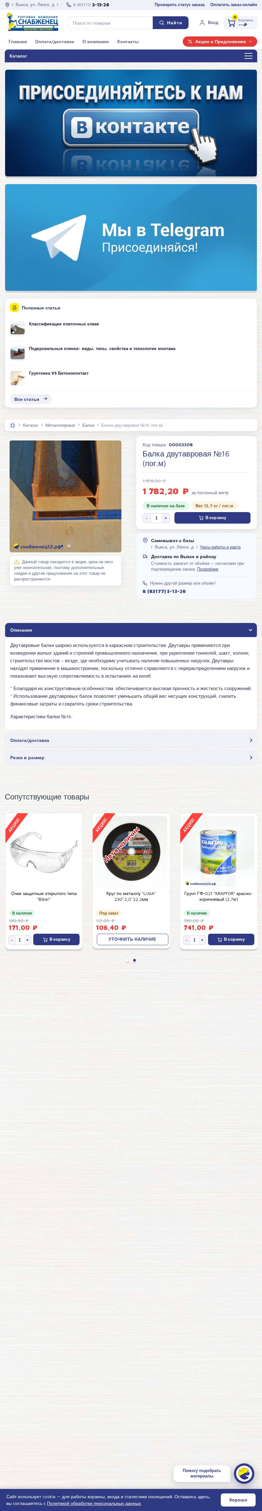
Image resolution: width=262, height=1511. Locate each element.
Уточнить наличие (133, 939)
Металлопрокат (60, 425)
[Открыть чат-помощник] (244, 1473)
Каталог (30, 425)
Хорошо (238, 1499)
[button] (209, 22)
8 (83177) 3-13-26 (164, 591)
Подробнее (207, 569)
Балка (88, 425)
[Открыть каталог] (248, 56)
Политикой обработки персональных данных (94, 1503)
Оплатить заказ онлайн (233, 4)
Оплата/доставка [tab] (29, 740)
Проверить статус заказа (179, 4)
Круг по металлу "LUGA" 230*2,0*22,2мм (131, 896)
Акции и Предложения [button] (220, 41)
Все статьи (26, 399)
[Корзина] (240, 22)
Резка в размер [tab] (27, 757)
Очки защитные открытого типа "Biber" (44, 896)
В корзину (215, 517)
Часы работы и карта (220, 547)
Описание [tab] (21, 630)
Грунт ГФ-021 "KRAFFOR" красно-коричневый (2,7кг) (218, 896)
